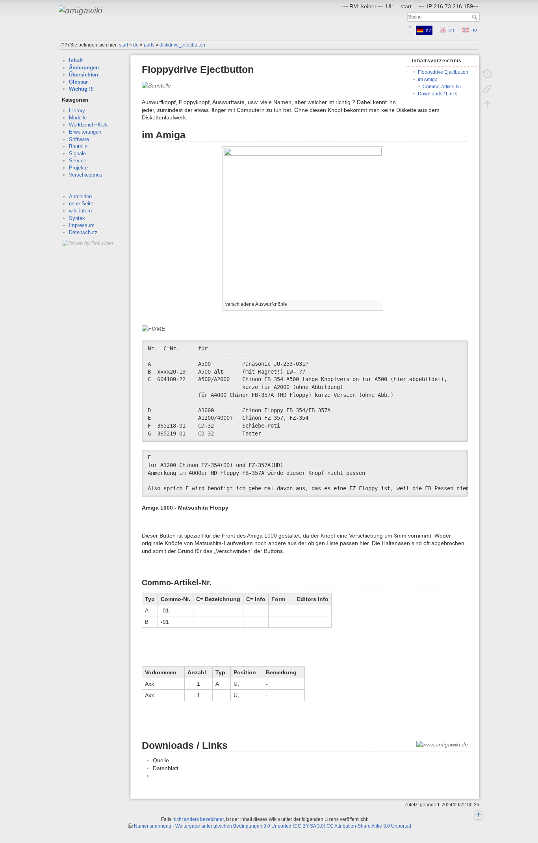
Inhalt (76, 60)
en (451, 30)
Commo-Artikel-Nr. (442, 86)
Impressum (82, 225)
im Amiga (428, 79)
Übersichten (83, 75)
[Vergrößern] (377, 303)
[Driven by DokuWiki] (87, 243)
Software (79, 139)
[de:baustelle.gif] (156, 85)
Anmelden (80, 196)
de (136, 45)
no (474, 30)
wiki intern (80, 211)
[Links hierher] (487, 89)
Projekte (78, 168)
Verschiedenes (85, 175)
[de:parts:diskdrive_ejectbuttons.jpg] (303, 223)
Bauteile (78, 146)
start (123, 45)
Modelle (78, 118)
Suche (475, 17)
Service (77, 161)
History (77, 111)
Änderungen (84, 68)
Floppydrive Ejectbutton (443, 72)
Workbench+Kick (88, 125)
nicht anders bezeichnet (198, 819)
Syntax (77, 218)
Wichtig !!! (81, 89)
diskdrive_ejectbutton (182, 45)
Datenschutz (83, 232)
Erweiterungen (85, 132)
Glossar (78, 82)
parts (149, 45)
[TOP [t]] (478, 815)
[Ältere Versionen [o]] (487, 74)
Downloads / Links (437, 94)
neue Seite (81, 204)
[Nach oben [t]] (487, 104)
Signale (77, 153)
